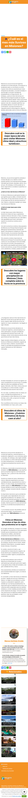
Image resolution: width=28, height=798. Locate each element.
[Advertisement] (14, 18)
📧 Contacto (4, 764)
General (3, 35)
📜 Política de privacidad (7, 770)
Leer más (10, 663)
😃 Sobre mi (4, 766)
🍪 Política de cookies (6, 768)
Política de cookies (16, 796)
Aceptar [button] (24, 796)
